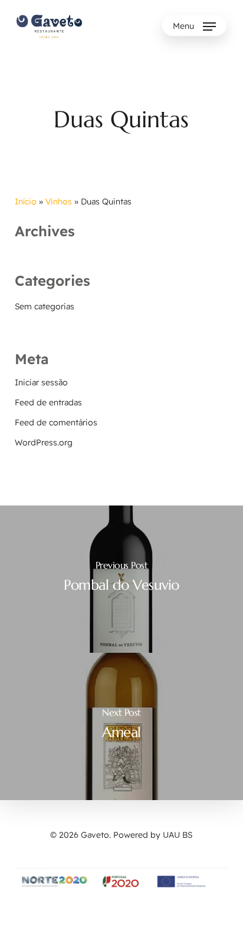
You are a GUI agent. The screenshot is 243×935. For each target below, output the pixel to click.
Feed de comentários (56, 422)
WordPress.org (44, 442)
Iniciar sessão (41, 382)
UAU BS (177, 835)
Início (26, 201)
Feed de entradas (48, 402)
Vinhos (58, 201)
